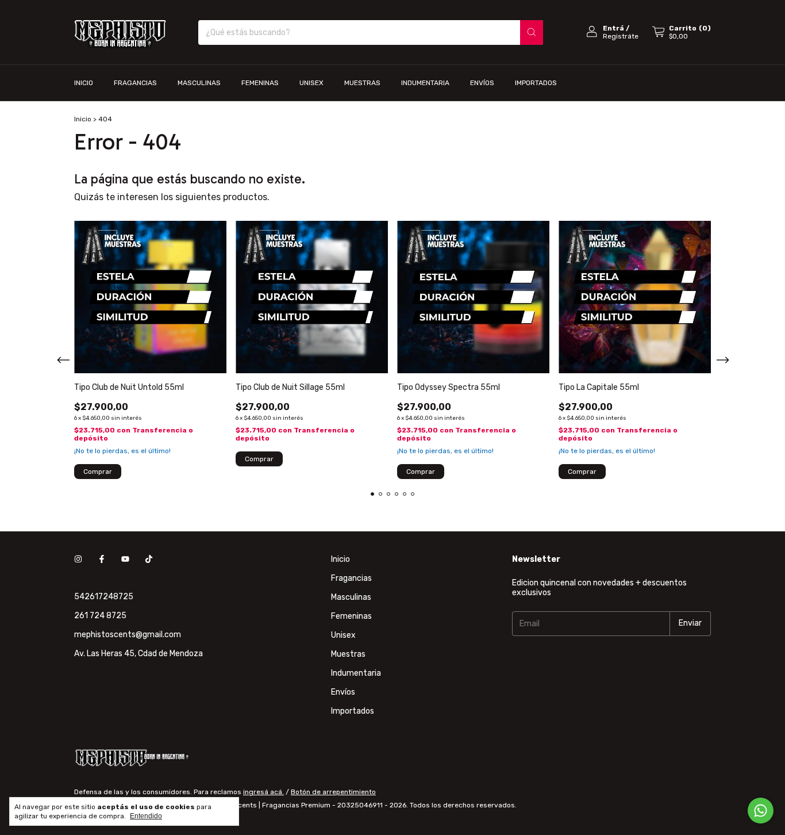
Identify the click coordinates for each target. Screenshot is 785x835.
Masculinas (199, 83)
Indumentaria (425, 83)
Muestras (362, 83)
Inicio (83, 83)
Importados (536, 83)
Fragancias (135, 83)
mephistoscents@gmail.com (127, 634)
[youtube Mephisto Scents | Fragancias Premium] (125, 559)
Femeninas (260, 83)
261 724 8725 (100, 615)
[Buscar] (531, 32)
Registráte (620, 36)
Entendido (146, 816)
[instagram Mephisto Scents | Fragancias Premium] (78, 559)
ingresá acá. (263, 792)
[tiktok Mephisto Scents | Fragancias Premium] (149, 559)
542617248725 (103, 597)
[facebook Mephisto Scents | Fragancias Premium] (102, 559)
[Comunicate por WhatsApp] (761, 810)
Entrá (613, 28)
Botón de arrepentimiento (333, 792)
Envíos (482, 83)
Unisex (311, 83)
